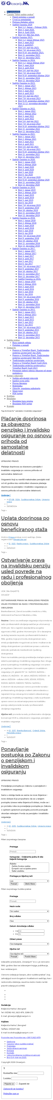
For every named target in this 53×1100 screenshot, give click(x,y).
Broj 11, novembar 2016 (29, 304)
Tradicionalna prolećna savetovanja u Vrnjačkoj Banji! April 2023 (29, 366)
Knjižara (10, 396)
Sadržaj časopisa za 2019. (23, 187)
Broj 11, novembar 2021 (29, 154)
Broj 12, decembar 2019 (29, 215)
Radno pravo (23, 543)
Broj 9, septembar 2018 (28, 238)
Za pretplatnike (13, 12)
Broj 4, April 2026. (26, 32)
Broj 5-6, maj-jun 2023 (28, 96)
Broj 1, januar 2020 (26, 162)
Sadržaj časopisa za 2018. (23, 218)
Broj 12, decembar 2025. (29, 58)
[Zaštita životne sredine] (29, 866)
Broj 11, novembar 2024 (29, 78)
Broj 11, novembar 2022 (29, 129)
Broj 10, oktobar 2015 (28, 332)
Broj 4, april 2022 (26, 119)
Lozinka (7, 1078)
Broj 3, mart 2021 (26, 141)
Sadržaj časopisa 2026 (22, 24)
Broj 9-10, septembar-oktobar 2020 (33, 180)
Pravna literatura (19, 383)
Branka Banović (24, 730)
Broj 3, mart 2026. (26, 30)
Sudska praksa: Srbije (31, 499)
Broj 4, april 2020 (26, 169)
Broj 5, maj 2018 (25, 230)
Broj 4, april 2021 (26, 144)
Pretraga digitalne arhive (23, 22)
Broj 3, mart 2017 (26, 256)
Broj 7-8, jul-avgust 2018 (29, 236)
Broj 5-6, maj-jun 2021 (28, 147)
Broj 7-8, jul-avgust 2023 (29, 98)
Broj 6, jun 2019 (25, 203)
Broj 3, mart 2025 (26, 42)
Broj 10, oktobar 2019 (28, 210)
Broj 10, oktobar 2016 (28, 302)
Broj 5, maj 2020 (25, 172)
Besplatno (11, 398)
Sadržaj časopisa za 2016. (29, 279)
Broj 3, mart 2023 (26, 91)
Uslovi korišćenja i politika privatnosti (23, 1055)
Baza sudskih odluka (21, 342)
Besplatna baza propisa (22, 401)
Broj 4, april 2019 (26, 197)
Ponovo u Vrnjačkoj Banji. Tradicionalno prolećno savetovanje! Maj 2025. (30, 356)
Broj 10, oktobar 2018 (28, 241)
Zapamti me (24, 1083)
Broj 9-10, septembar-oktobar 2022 (33, 126)
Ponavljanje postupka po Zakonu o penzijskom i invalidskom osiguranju (25, 760)
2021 (14, 543)
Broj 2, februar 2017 (27, 253)
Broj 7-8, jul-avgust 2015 (29, 327)
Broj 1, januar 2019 (26, 190)
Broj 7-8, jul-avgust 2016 (29, 297)
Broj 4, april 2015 (26, 320)
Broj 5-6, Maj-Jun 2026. (29, 35)
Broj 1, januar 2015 (26, 312)
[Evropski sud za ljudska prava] (29, 869)
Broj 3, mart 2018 (26, 225)
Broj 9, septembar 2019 (28, 208)
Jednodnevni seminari (17, 1048)
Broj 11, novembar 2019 (29, 213)
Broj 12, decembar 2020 (29, 185)
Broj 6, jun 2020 (25, 175)
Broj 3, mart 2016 (26, 286)
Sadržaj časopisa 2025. (22, 37)
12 (10, 543)
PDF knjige (17, 393)
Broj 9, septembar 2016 (28, 299)
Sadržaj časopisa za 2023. (23, 83)
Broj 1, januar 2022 (26, 111)
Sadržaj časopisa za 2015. (23, 309)
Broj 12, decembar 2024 (29, 80)
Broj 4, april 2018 (26, 228)
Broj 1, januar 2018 (26, 220)
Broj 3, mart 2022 (26, 116)
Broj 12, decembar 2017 (29, 276)
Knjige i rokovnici (15, 375)
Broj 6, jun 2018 (25, 233)
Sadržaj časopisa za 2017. (23, 248)
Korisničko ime (10, 1073)
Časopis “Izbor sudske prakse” (20, 14)
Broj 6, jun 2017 (25, 264)
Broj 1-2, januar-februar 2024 (31, 63)
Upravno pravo (44, 826)
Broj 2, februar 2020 (27, 164)
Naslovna (11, 1041)
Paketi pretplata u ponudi (23, 17)
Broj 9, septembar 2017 (28, 269)
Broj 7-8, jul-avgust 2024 (29, 73)
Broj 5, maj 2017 (25, 261)
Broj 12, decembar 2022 (29, 131)
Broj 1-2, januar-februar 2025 (31, 40)
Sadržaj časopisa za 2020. (23, 159)
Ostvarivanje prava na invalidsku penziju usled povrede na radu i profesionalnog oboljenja (26, 571)
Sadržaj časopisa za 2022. (23, 108)
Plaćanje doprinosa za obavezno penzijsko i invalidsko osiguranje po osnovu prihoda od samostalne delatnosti (26, 435)
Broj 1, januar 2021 (26, 136)
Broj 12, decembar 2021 (29, 157)
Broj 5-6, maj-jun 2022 (28, 121)
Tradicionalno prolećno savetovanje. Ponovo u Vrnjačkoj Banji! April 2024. (29, 361)
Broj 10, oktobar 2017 (28, 271)
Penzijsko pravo (14, 733)
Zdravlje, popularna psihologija (26, 388)
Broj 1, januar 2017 (26, 251)
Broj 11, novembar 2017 (29, 274)
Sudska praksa (13, 340)
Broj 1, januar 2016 (26, 281)
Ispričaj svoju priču (20, 381)
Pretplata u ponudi (20, 345)
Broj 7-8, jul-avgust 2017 (29, 266)
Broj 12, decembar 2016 (29, 307)
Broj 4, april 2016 (26, 289)
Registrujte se (19, 539)
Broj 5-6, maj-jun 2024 (28, 70)
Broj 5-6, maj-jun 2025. (28, 47)
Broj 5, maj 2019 (25, 200)
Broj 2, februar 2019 (27, 192)
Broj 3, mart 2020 (26, 167)
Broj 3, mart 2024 (26, 65)
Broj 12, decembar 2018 (29, 246)
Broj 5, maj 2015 (25, 322)
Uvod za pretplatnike (21, 19)
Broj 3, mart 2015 (26, 317)
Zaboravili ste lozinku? (13, 1089)
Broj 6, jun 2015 (25, 325)
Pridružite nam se (11, 1093)
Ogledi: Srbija (39, 730)
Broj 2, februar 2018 (27, 223)
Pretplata (11, 1046)
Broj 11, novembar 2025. (29, 55)
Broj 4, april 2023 (26, 93)
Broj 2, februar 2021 (27, 139)
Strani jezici (17, 391)
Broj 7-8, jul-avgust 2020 (29, 177)
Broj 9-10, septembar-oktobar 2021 (33, 152)
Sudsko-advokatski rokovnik (25, 378)
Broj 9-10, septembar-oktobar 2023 (33, 101)
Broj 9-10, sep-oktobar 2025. (31, 52)
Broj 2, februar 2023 (27, 88)
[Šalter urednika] (29, 871)
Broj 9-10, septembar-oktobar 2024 (33, 75)
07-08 (12, 499)
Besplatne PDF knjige (22, 403)
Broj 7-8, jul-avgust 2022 (29, 124)
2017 (14, 730)
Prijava (11, 537)
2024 (17, 499)
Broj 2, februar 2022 (27, 113)
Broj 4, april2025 (25, 45)
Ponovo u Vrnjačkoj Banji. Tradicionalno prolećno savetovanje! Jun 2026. (30, 351)
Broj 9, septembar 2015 (28, 330)
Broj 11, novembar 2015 (29, 335)
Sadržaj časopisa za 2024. (23, 60)
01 (10, 730)
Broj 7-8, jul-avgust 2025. (29, 50)
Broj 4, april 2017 (26, 258)
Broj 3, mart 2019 (26, 195)
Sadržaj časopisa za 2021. (23, 134)
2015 (14, 826)
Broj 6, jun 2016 (25, 294)
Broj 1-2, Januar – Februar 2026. (32, 27)
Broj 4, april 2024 (26, 68)
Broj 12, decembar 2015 (29, 337)
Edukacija (11, 348)
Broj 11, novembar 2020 (29, 182)
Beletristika (17, 386)
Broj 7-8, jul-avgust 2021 (29, 149)
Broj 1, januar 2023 (26, 86)
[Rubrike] (29, 864)
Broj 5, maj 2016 (25, 292)
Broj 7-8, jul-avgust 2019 (29, 205)
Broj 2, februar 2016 (27, 284)
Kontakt (10, 406)
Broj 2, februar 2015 (27, 314)
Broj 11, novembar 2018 (29, 243)
